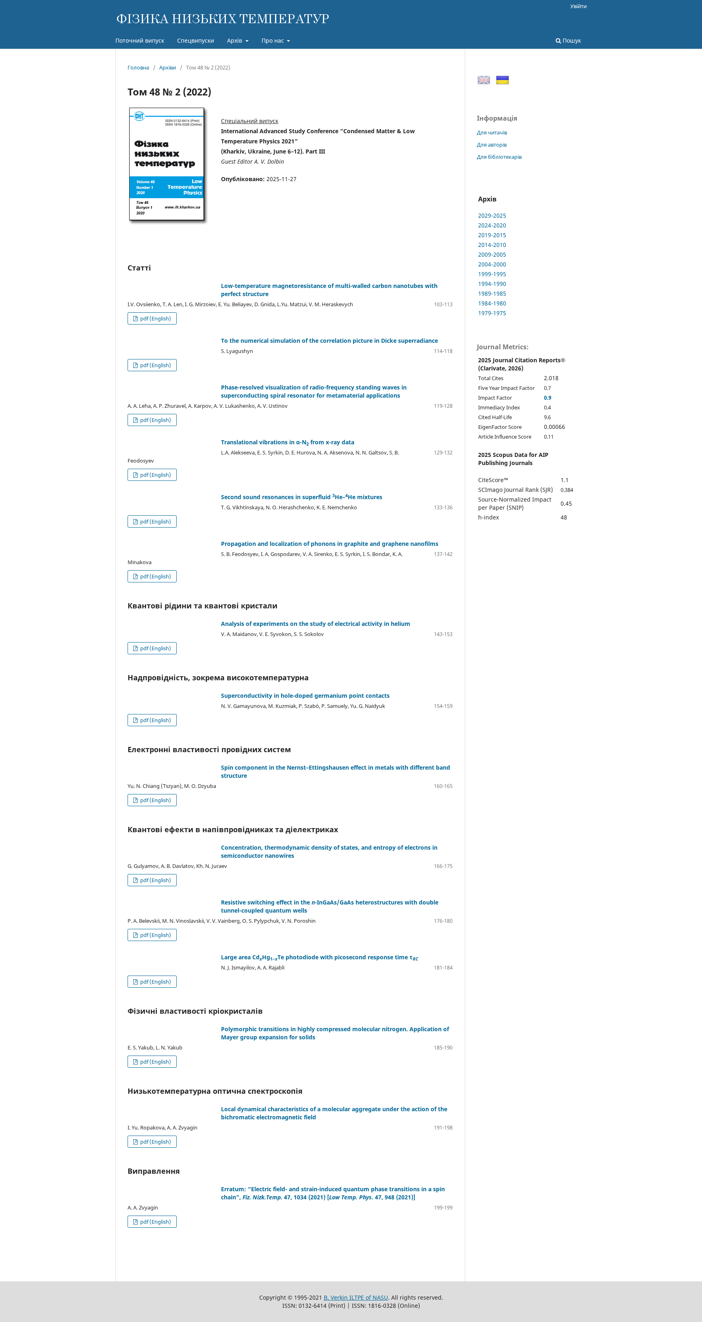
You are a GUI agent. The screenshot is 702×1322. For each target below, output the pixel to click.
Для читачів (492, 132)
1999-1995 (492, 274)
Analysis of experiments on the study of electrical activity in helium (315, 623)
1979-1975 (492, 313)
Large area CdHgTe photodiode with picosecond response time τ (319, 957)
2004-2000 (492, 264)
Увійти (578, 6)
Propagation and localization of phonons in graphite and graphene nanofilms (329, 543)
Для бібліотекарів (499, 156)
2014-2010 (492, 245)
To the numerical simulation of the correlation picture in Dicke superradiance (329, 340)
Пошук (571, 40)
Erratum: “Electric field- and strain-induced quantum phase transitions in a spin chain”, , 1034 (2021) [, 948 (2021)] (333, 1193)
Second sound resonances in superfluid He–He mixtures (301, 497)
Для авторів (492, 144)
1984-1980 (492, 303)
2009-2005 (492, 254)
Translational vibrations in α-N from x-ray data (287, 442)
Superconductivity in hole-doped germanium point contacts (305, 695)
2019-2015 (492, 235)
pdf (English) (155, 318)
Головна (138, 67)
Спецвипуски (195, 40)
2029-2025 (492, 215)
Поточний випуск (139, 40)
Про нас (274, 40)
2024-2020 (492, 225)
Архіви (167, 67)
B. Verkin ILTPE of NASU (356, 1297)
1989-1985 (492, 293)
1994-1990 (492, 284)
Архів (235, 40)
